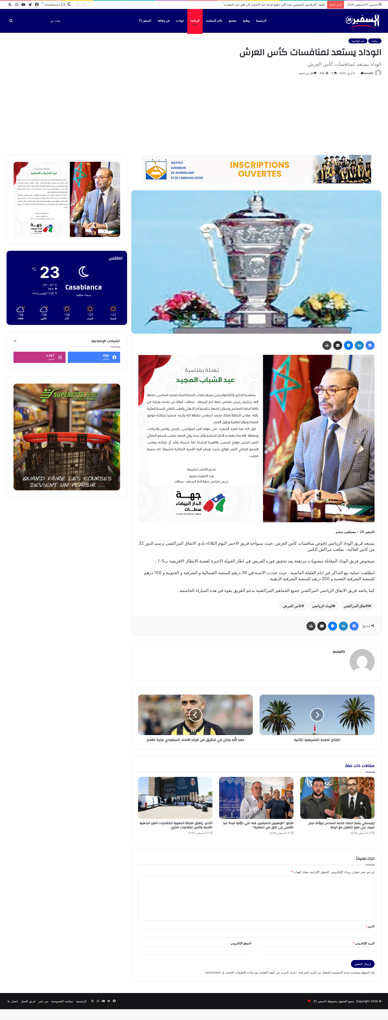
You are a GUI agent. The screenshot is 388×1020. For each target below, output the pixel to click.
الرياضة (195, 20)
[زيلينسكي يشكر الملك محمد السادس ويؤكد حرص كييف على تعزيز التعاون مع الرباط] (337, 798)
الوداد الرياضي (322, 606)
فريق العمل (28, 1001)
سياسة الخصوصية (62, 1001)
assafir (368, 73)
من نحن (43, 1001)
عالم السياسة (214, 20)
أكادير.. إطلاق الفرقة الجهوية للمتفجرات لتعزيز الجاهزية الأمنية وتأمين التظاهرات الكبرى (271, 4)
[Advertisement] (194, 114)
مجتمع (232, 20)
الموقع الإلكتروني (241, 943)
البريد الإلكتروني (364, 943)
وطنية (246, 20)
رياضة (375, 40)
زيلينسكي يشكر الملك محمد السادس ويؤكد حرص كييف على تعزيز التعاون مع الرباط (341, 825)
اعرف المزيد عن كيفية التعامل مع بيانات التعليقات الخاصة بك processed (251, 972)
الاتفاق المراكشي (356, 606)
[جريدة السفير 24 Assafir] (362, 20)
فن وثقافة (164, 20)
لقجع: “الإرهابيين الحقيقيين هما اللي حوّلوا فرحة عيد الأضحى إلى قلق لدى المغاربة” (258, 825)
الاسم (370, 926)
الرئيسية (261, 20)
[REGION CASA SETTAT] (256, 438)
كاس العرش (292, 606)
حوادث (180, 20)
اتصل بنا (13, 1001)
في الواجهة (358, 40)
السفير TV (145, 20)
